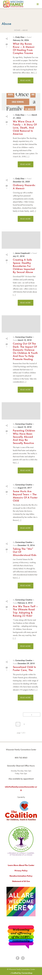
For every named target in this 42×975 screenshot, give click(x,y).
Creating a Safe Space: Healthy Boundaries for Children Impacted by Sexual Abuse (24, 266)
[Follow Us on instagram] (23, 958)
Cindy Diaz (19, 37)
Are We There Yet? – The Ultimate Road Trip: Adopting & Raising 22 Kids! (25, 611)
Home (17, 30)
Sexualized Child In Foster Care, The (24, 668)
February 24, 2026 (21, 40)
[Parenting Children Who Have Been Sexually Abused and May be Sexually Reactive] (21, 411)
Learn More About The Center (21, 865)
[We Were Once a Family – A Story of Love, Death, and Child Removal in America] (21, 101)
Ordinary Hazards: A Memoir (24, 186)
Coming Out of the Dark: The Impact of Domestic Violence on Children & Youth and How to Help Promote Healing (25, 351)
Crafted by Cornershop (21, 973)
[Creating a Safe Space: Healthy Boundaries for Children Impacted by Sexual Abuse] (21, 240)
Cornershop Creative (23, 337)
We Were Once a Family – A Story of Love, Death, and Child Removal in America (25, 128)
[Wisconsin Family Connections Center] (13, 4)
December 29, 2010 (26, 663)
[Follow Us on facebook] (17, 958)
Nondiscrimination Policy (21, 876)
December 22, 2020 (21, 181)
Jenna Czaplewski (22, 253)
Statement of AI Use (21, 881)
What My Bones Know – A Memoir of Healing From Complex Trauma (24, 48)
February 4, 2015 (25, 602)
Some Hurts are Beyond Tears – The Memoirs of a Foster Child (25, 495)
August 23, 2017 (25, 487)
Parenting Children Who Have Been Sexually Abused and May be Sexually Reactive (24, 437)
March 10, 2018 (24, 340)
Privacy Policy (21, 870)
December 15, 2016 (26, 545)
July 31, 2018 (18, 256)
